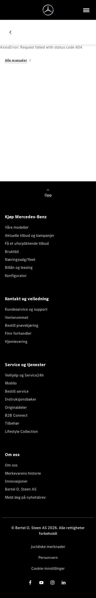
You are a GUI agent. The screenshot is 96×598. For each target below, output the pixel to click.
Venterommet (16, 317)
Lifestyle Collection (21, 431)
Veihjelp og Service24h (24, 375)
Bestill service (17, 391)
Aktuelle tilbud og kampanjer (29, 235)
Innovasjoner (16, 481)
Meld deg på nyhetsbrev (25, 497)
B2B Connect (16, 415)
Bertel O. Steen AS (20, 489)
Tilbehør (12, 423)
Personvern (48, 557)
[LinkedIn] (63, 582)
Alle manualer (16, 60)
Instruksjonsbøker (20, 399)
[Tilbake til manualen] (12, 32)
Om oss (11, 465)
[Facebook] (30, 582)
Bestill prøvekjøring (21, 325)
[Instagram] (52, 582)
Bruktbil (12, 251)
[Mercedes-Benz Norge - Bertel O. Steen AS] (48, 10)
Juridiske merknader (48, 546)
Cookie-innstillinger (48, 568)
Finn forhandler (18, 333)
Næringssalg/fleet (20, 259)
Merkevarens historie (23, 473)
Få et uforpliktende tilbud (27, 243)
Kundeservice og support (26, 309)
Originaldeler (16, 407)
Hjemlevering (16, 341)
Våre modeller (17, 227)
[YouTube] (41, 582)
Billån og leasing (18, 267)
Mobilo (11, 383)
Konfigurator (16, 275)
